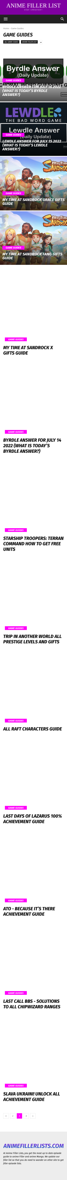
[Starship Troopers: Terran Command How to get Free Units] (33, 497)
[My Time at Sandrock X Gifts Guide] (33, 306)
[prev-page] (6, 1116)
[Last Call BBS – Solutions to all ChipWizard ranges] (33, 960)
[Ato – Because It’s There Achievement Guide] (33, 867)
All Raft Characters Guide (32, 729)
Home (6, 28)
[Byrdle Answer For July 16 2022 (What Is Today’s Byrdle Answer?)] (33, 74)
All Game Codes (11, 42)
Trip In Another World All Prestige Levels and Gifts (32, 639)
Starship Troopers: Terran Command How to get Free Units (33, 544)
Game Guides (13, 80)
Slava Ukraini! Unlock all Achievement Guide (31, 1096)
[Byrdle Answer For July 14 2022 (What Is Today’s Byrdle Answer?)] (33, 399)
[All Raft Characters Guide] (33, 687)
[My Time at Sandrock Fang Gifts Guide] (33, 238)
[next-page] (33, 1116)
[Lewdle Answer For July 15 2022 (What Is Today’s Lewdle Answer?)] (33, 129)
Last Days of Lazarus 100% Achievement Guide (32, 818)
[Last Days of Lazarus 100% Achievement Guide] (33, 775)
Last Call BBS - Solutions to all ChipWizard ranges (31, 1004)
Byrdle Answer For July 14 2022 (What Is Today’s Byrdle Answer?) (32, 445)
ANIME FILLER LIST (29, 42)
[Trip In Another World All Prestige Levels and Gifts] (33, 595)
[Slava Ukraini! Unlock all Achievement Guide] (33, 1052)
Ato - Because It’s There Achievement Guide (29, 911)
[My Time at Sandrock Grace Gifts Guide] (33, 183)
